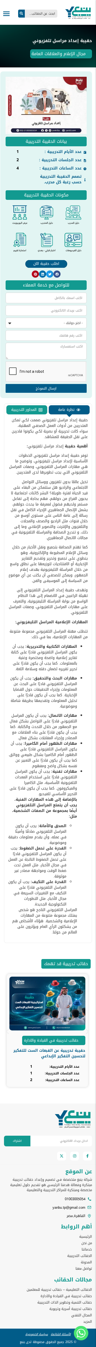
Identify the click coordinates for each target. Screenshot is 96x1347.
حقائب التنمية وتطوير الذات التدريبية (64, 1302)
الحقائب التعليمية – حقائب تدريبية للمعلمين (59, 1290)
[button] (57, 274)
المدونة (86, 1262)
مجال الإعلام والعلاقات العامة (58, 54)
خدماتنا (87, 1249)
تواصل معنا (83, 1269)
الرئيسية (85, 1237)
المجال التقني (81, 1315)
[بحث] (21, 14)
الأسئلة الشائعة (61, 1334)
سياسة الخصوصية (36, 1334)
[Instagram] (74, 1156)
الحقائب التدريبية (79, 1256)
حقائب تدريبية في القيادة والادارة (51, 1040)
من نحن (86, 1243)
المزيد (87, 1322)
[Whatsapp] (81, 1333)
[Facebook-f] (87, 1156)
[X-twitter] (61, 1156)
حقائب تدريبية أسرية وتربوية (70, 1309)
